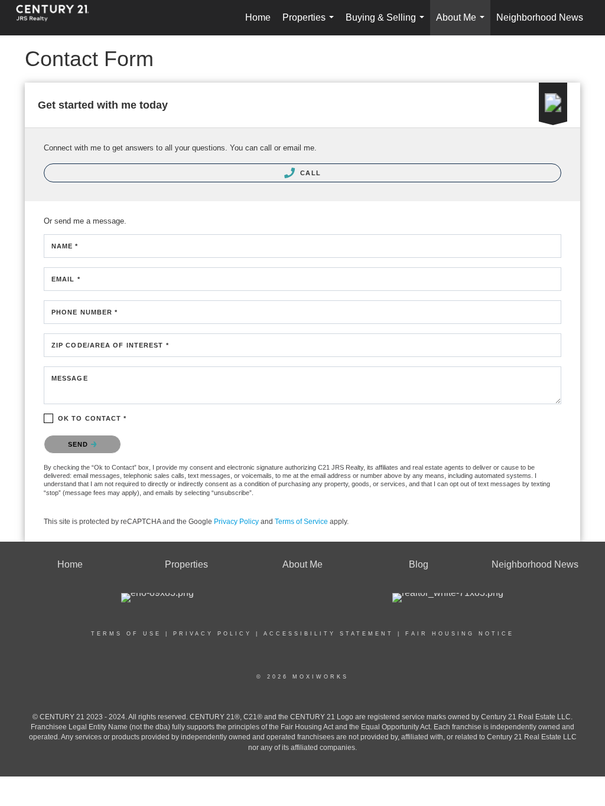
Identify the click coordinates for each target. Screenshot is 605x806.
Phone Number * (84, 312)
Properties (310, 23)
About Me (462, 23)
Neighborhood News (539, 17)
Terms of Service (301, 521)
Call (309, 172)
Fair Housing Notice (459, 634)
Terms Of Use (126, 634)
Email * (65, 279)
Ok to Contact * (92, 418)
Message (69, 378)
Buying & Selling (387, 23)
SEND (79, 444)
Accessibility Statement (328, 634)
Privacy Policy (236, 521)
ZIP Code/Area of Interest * (110, 345)
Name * (65, 246)
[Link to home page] (58, 17)
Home (258, 17)
